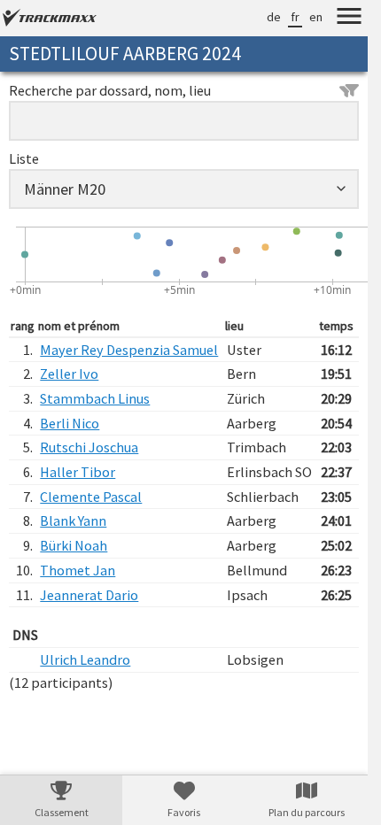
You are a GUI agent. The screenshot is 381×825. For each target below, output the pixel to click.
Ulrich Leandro (85, 659)
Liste (24, 158)
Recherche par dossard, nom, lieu (110, 90)
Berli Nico (69, 423)
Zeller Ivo (69, 373)
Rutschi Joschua (89, 447)
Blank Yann (73, 520)
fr (295, 17)
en (316, 17)
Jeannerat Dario (89, 595)
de (274, 17)
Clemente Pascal (91, 496)
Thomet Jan (77, 570)
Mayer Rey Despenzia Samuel (129, 350)
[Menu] (349, 18)
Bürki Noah (73, 545)
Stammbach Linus (95, 398)
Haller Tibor (77, 472)
